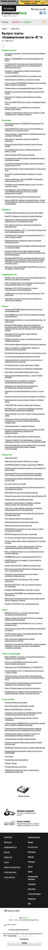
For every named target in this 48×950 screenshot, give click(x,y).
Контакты (32, 889)
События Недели (11, 458)
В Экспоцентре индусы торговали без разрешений (23, 369)
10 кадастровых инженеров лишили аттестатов (22, 356)
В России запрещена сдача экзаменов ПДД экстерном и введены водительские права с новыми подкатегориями (25, 447)
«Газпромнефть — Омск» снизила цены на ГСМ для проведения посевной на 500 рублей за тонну (23, 547)
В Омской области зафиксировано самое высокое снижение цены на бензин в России (23, 684)
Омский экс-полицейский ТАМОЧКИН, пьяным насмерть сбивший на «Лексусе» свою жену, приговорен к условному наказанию (25, 646)
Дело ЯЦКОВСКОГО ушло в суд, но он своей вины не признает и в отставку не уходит (24, 129)
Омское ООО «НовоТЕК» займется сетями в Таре (23, 565)
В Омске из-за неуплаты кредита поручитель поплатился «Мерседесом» (21, 575)
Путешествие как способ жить (16, 767)
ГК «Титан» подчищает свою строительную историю (24, 538)
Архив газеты (24, 796)
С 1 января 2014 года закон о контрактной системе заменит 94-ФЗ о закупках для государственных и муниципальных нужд (23, 65)
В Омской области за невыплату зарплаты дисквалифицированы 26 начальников (20, 381)
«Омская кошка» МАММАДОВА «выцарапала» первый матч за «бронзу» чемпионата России (25, 724)
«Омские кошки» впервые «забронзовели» (20, 739)
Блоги (30, 867)
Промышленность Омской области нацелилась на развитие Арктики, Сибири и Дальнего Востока (23, 692)
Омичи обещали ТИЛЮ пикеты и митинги (20, 155)
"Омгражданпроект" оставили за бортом (20, 426)
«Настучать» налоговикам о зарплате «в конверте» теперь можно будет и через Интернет (23, 509)
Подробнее (12, 936)
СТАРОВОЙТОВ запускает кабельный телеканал (23, 405)
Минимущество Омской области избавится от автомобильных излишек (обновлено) (22, 387)
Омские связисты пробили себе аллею (19, 499)
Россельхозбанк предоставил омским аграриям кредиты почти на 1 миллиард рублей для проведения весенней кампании (25, 253)
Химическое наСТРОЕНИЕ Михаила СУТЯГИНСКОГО (24, 667)
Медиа (30, 842)
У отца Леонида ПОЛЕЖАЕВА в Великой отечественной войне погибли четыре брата (25, 84)
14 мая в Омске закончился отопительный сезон (23, 197)
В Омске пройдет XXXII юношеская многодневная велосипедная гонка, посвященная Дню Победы (23, 729)
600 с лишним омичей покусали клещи (19, 519)
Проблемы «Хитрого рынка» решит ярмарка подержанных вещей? (21, 335)
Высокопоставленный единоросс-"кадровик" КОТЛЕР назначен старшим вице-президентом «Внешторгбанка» (24, 431)
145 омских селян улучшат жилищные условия (22, 365)
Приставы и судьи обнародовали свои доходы (22, 372)
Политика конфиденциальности (18, 929)
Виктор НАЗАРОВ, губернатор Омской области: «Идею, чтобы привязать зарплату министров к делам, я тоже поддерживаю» (25, 202)
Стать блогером (34, 894)
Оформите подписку (25, 811)
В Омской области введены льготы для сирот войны (24, 213)
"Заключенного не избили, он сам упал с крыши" (22, 80)
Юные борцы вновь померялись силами (19, 706)
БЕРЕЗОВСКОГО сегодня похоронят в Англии (21, 492)
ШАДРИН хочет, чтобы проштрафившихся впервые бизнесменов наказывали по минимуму (24, 409)
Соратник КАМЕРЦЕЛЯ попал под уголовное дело (23, 76)
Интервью (32, 852)
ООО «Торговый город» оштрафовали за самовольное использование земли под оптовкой (25, 284)
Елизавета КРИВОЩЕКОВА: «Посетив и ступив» (22, 590)
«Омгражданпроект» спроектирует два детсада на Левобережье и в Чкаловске (23, 361)
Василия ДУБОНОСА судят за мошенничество (22, 604)
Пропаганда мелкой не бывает (16, 702)
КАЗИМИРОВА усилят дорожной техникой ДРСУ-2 (23, 557)
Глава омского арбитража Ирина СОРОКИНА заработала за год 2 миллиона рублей (21, 220)
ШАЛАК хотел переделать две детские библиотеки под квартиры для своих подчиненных (25, 278)
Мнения (31, 857)
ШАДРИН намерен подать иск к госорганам (21, 534)
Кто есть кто (33, 847)
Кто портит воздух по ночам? (15, 484)
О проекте (32, 884)
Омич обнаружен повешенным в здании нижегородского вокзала (19, 640)
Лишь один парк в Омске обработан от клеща (21, 461)
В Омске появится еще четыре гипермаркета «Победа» (25, 396)
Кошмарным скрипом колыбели (16, 760)
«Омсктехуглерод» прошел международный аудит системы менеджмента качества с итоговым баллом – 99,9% (25, 677)
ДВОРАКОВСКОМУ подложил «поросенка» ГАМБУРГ (24, 465)
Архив (30, 872)
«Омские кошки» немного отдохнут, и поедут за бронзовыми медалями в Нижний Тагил (22, 734)
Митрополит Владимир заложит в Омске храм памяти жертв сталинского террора (25, 599)
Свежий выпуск (34, 837)
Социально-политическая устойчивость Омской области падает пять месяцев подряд (22, 504)
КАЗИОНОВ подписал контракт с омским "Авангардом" (25, 748)
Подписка (32, 899)
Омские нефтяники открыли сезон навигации (21, 522)
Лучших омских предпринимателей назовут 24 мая (23, 88)
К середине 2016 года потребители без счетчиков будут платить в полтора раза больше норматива (23, 474)
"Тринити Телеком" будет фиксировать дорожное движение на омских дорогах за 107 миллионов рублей (25, 441)
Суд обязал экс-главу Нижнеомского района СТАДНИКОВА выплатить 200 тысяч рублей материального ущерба (21, 191)
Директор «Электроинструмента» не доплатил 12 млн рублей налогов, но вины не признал (25, 113)
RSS (29, 904)
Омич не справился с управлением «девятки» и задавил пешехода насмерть (22, 349)
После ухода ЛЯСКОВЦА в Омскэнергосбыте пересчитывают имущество (21, 663)
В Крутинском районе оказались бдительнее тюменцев (25, 344)
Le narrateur (9, 756)
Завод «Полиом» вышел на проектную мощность (23, 688)
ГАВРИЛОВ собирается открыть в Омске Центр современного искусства (22, 771)
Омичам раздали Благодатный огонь (18, 525)
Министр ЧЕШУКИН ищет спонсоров (18, 709)
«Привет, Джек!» (11, 763)
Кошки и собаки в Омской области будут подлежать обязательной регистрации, (24, 619)
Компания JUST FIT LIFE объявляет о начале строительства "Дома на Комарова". (21, 289)
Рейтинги (31, 862)
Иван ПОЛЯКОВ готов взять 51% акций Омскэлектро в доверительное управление (25, 657)
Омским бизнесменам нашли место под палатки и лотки (25, 353)
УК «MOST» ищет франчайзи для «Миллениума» (22, 436)
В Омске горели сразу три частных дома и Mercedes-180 (25, 496)
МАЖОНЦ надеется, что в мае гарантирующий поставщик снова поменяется (22, 614)
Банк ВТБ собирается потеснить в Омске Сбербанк (23, 216)
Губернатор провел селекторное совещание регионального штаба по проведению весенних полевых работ (22, 421)
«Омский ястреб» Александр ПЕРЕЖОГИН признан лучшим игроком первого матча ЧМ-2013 (23, 714)
